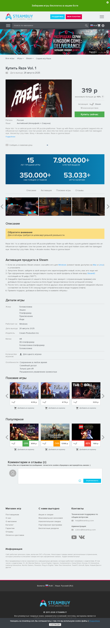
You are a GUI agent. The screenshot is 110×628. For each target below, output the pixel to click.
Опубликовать (92, 481)
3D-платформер (26, 342)
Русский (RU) (67, 586)
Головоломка (25, 306)
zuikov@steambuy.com (85, 530)
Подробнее (10, 137)
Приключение (26, 316)
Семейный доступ (28, 365)
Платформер (25, 313)
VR (20, 339)
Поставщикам (12, 514)
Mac (95, 265)
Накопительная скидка (50, 521)
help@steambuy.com (84, 520)
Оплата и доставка (15, 535)
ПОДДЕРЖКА (57, 17)
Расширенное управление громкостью (38, 372)
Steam (29, 58)
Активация (46, 190)
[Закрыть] (108, 2)
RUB (96, 25)
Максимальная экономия (51, 518)
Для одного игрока (32, 354)
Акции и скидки (46, 514)
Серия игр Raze (43, 58)
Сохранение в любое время (33, 362)
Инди (21, 319)
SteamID (91, 273)
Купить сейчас (89, 114)
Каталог (9, 525)
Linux (101, 265)
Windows (62, 265)
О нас (8, 518)
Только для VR (27, 368)
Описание (31, 190)
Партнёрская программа (50, 525)
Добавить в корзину (26, 408)
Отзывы (79, 190)
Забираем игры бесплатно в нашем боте (55, 5)
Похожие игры (63, 190)
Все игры (10, 58)
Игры (19, 58)
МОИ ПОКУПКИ (73, 17)
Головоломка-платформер (32, 345)
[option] (22, 206)
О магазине (11, 521)
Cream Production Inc (29, 333)
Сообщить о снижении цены (20, 145)
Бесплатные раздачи (49, 528)
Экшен (22, 310)
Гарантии (10, 528)
